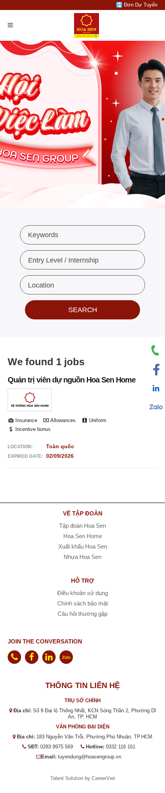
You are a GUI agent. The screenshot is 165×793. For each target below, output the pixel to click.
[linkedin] (49, 657)
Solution (75, 778)
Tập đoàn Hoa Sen (82, 525)
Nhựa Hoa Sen (82, 557)
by (88, 778)
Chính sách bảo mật (82, 603)
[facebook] (31, 657)
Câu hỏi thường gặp (82, 613)
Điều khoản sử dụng (82, 593)
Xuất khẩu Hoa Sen (82, 546)
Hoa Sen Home (82, 536)
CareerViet (103, 778)
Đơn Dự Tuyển (140, 5)
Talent (57, 778)
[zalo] (66, 657)
